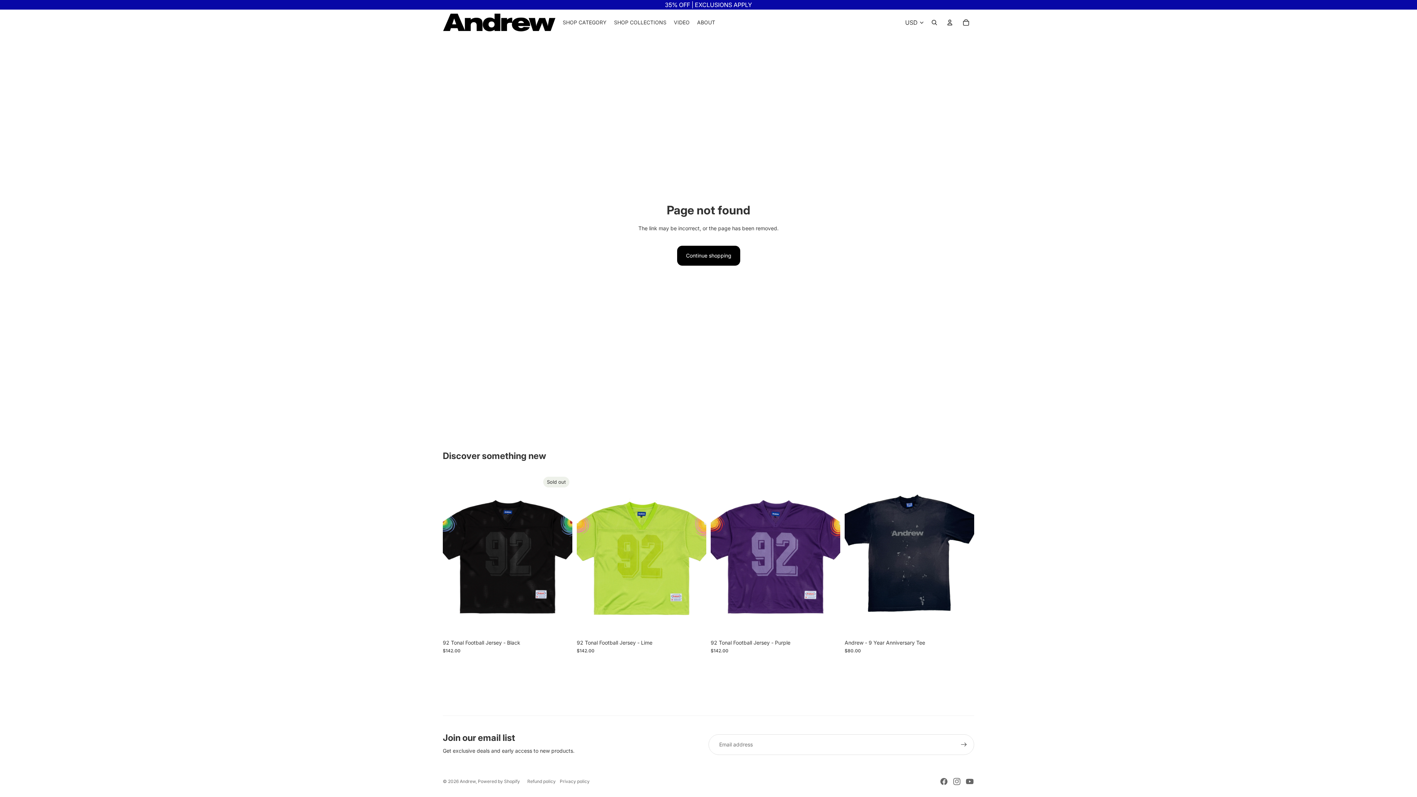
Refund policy (541, 781)
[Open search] (934, 22)
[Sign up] (964, 745)
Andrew (468, 781)
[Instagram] (956, 781)
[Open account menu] (950, 22)
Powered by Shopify (499, 781)
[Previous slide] (454, 555)
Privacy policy (575, 781)
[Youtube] (969, 781)
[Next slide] (561, 555)
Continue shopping (708, 255)
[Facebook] (944, 781)
